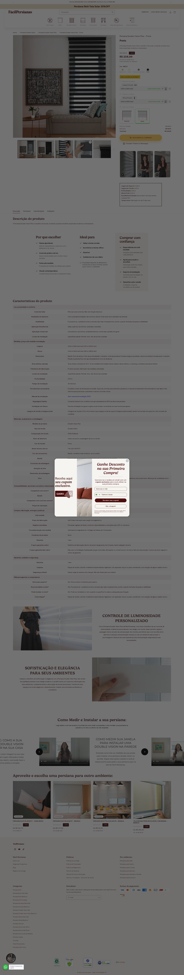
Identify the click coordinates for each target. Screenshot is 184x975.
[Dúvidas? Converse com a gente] (5, 967)
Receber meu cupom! (111, 500)
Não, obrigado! (111, 506)
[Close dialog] (127, 461)
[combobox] (98, 494)
